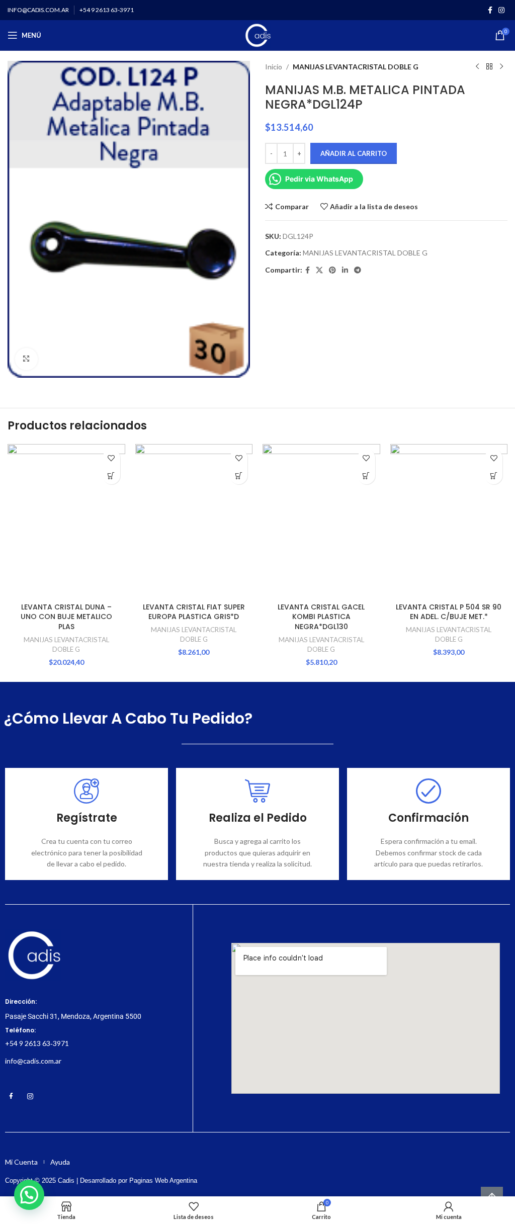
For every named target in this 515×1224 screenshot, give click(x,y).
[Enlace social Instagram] (501, 10)
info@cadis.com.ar (33, 1061)
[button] (111, 475)
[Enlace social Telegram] (357, 270)
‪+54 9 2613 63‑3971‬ (37, 1043)
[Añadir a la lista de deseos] (111, 458)
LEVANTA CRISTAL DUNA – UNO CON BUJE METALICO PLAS (66, 617)
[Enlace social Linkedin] (345, 270)
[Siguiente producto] (501, 67)
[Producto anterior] (477, 67)
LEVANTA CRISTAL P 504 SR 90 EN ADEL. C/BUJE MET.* (448, 612)
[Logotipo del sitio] (257, 34)
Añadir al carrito (353, 153)
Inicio (273, 66)
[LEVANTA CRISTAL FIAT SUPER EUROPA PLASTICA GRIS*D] (194, 520)
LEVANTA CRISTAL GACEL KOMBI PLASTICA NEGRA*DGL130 (321, 617)
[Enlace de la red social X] (319, 270)
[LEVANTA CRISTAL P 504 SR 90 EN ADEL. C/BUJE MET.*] (449, 520)
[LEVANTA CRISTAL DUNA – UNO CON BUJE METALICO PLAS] (66, 520)
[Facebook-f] (11, 1096)
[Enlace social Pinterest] (332, 270)
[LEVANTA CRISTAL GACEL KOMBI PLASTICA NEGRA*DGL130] (321, 520)
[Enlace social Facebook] (490, 10)
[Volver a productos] (489, 67)
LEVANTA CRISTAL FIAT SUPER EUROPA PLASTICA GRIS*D (194, 612)
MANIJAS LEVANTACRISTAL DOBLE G (355, 66)
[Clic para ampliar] (26, 359)
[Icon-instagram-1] (30, 1096)
